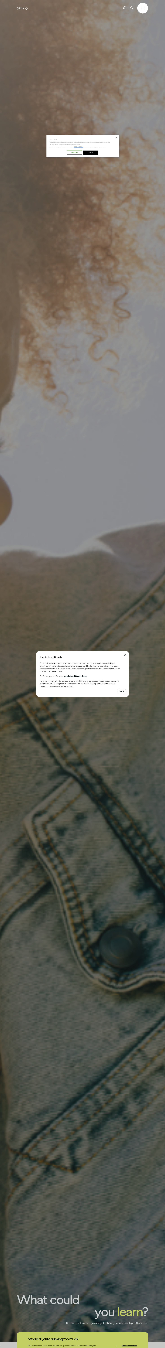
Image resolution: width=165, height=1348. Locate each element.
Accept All (91, 152)
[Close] (116, 137)
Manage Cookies (75, 152)
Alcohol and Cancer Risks (75, 676)
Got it (121, 691)
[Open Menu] (142, 8)
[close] (42, 657)
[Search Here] (132, 8)
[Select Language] (124, 8)
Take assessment (129, 1345)
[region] (82, 146)
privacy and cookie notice (78, 147)
